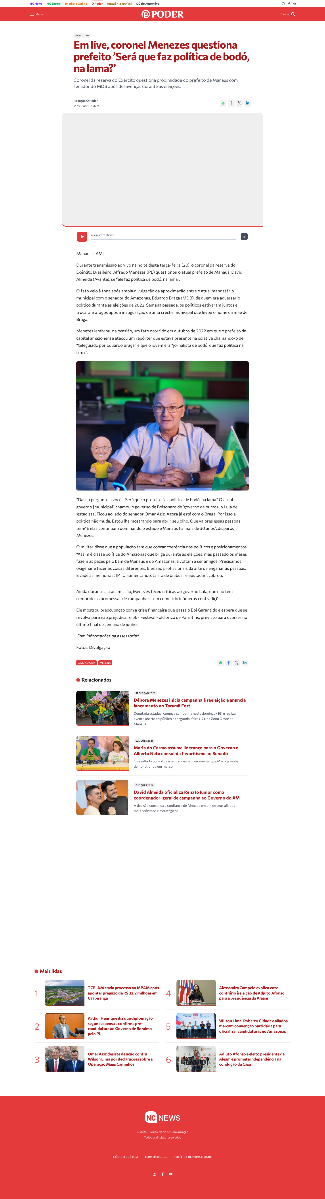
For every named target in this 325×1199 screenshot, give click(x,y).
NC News (36, 3)
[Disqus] (162, 885)
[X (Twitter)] (239, 103)
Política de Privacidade (193, 1156)
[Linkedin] (247, 103)
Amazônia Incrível (119, 3)
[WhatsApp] (223, 103)
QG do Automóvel (148, 3)
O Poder (97, 3)
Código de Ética (125, 1156)
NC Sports (54, 3)
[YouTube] (294, 4)
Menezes (105, 662)
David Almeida (86, 662)
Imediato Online (76, 3)
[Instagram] (283, 4)
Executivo (82, 35)
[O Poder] (162, 13)
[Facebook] (289, 4)
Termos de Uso (156, 1156)
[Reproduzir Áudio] (82, 237)
